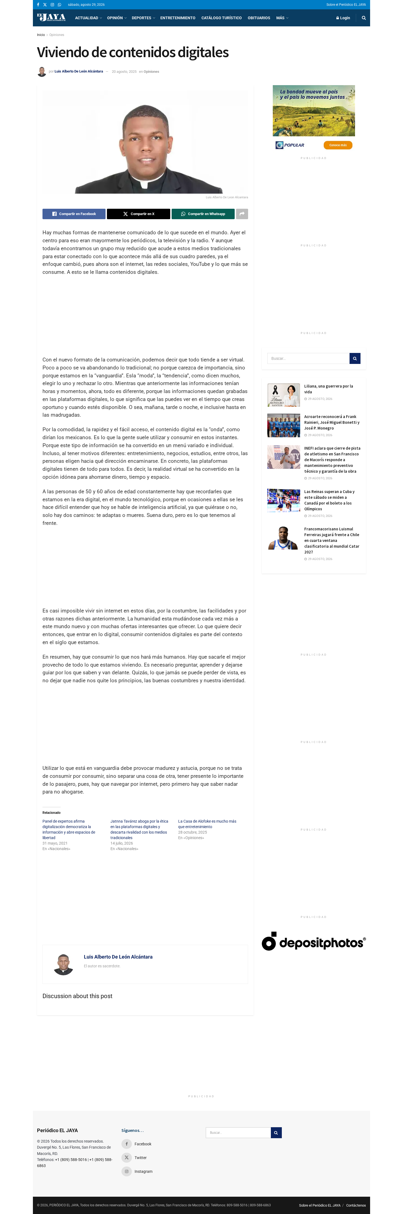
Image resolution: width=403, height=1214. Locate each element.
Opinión (115, 18)
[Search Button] (364, 17)
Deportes (141, 18)
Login (344, 18)
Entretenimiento (177, 18)
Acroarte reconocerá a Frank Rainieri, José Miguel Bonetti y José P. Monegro (331, 422)
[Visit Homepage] (51, 17)
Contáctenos (356, 1205)
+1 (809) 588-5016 (71, 1159)
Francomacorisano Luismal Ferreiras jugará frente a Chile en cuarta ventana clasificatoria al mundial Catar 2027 (331, 540)
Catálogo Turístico (222, 18)
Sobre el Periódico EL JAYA (346, 5)
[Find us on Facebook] (38, 5)
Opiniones (56, 35)
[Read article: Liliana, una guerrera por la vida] (283, 395)
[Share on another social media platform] (242, 214)
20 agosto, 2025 (124, 71)
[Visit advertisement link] (314, 119)
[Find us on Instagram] (52, 5)
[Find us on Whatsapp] (59, 5)
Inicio (41, 35)
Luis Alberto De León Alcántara (79, 71)
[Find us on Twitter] (45, 5)
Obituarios (259, 18)
